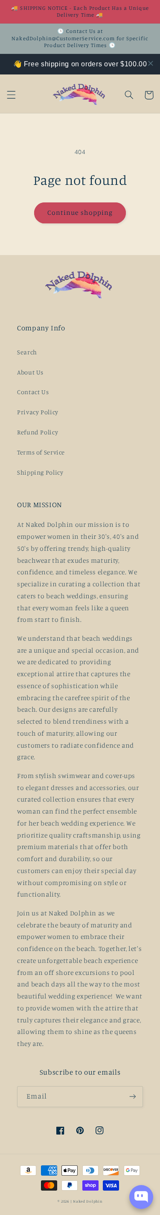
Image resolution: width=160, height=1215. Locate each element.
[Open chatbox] (141, 1197)
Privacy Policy (37, 412)
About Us (30, 372)
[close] (150, 63)
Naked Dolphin (87, 1201)
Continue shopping (80, 212)
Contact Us (33, 391)
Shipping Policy (40, 472)
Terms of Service (41, 452)
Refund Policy (37, 432)
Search (27, 352)
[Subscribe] (133, 1096)
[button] (11, 95)
